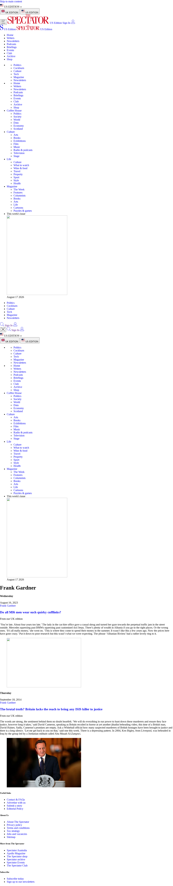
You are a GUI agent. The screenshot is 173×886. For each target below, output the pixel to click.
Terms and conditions (18, 827)
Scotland (18, 128)
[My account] (73, 22)
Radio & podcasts (23, 150)
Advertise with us (16, 802)
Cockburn (19, 68)
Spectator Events (16, 862)
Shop (9, 59)
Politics (17, 65)
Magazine (19, 77)
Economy (19, 125)
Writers (10, 38)
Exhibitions (20, 140)
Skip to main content (11, 1)
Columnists (20, 195)
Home (10, 35)
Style (16, 180)
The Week (19, 189)
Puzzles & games (23, 210)
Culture (17, 71)
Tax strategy (13, 831)
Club (9, 53)
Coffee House (14, 110)
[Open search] (2, 325)
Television (19, 153)
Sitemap (11, 837)
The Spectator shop (17, 856)
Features (18, 192)
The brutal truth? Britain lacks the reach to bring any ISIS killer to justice (51, 709)
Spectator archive (16, 859)
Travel (17, 171)
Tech (16, 74)
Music (17, 147)
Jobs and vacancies (17, 834)
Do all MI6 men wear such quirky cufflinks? (30, 612)
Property (18, 174)
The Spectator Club (17, 865)
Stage (16, 156)
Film (16, 143)
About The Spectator (18, 821)
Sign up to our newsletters (20, 881)
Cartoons (18, 207)
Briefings (12, 47)
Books (17, 137)
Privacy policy (14, 824)
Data (16, 122)
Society (17, 116)
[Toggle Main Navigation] (3, 22)
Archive (11, 56)
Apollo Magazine (16, 853)
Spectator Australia (17, 850)
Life (9, 159)
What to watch (21, 165)
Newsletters (13, 41)
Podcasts (11, 44)
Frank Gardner (8, 605)
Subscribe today (15, 878)
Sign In (66, 22)
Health (17, 183)
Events (10, 50)
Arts (16, 134)
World (17, 119)
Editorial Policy (15, 808)
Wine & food (20, 168)
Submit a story (14, 805)
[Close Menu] (3, 329)
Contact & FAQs (16, 799)
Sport (16, 177)
